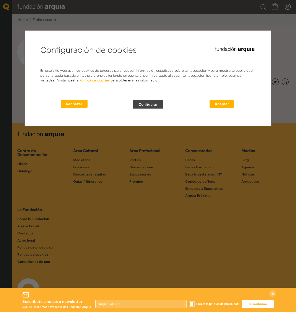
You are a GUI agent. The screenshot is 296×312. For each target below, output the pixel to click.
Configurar (148, 104)
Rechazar (74, 104)
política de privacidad (224, 304)
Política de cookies (95, 80)
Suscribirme (258, 304)
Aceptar (222, 104)
